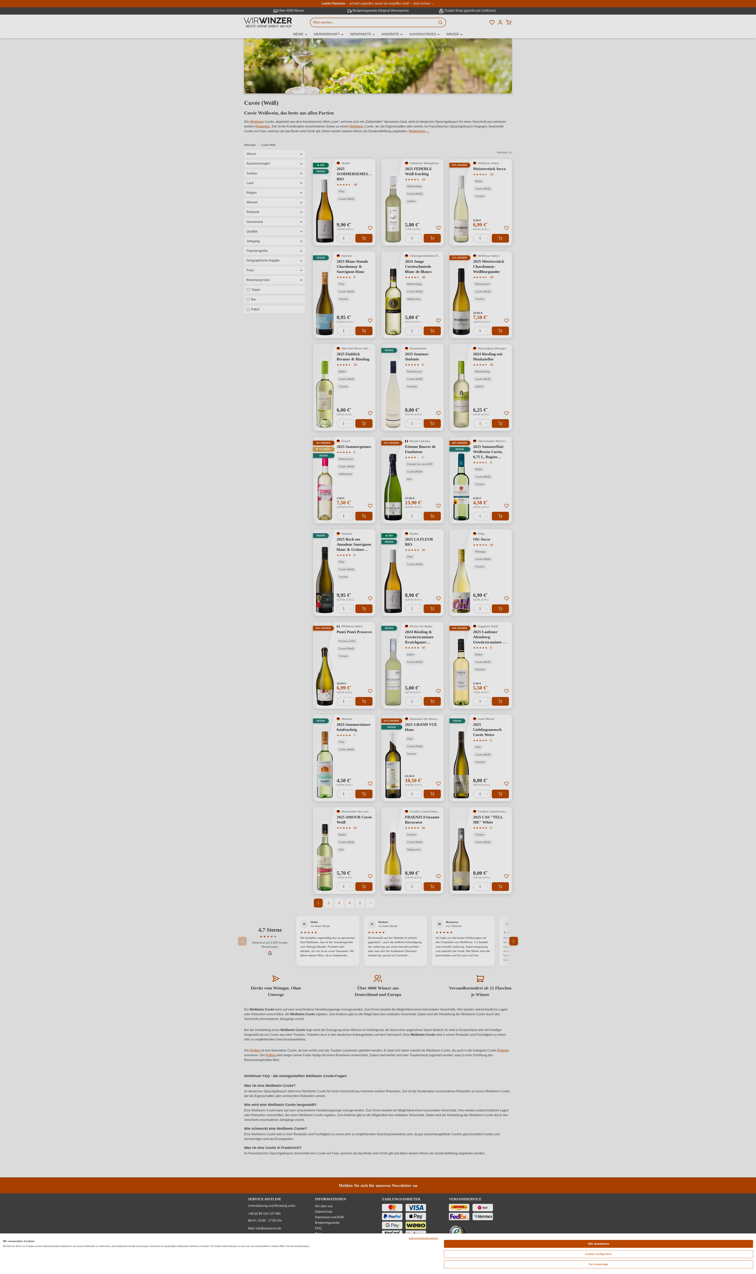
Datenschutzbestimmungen (423, 1238)
